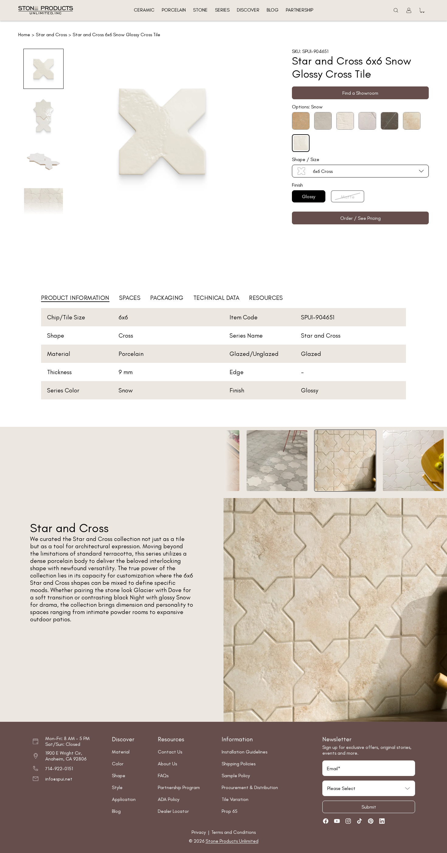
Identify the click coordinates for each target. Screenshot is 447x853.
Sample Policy (236, 775)
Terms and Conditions (233, 832)
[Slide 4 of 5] (43, 207)
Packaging (167, 297)
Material (121, 752)
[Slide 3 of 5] (43, 161)
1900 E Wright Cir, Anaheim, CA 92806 (65, 756)
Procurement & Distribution (250, 787)
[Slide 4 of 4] (413, 460)
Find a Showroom (360, 93)
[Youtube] (337, 821)
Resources (266, 297)
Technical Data (216, 297)
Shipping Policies (238, 764)
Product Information (75, 297)
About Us (167, 764)
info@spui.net (58, 779)
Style (117, 787)
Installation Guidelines (244, 752)
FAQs (163, 775)
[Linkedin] (382, 821)
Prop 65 (229, 811)
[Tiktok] (359, 821)
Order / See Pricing (360, 218)
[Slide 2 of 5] (43, 115)
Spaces (129, 297)
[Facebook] (325, 821)
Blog (116, 811)
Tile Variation (235, 799)
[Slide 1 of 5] (43, 68)
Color (117, 764)
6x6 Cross (323, 171)
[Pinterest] (370, 821)
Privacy (199, 832)
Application (124, 799)
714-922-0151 (59, 768)
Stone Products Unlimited (232, 841)
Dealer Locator (173, 811)
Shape (118, 775)
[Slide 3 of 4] (345, 460)
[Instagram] (348, 821)
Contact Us (170, 752)
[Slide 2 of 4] (277, 460)
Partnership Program (179, 787)
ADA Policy (168, 799)
